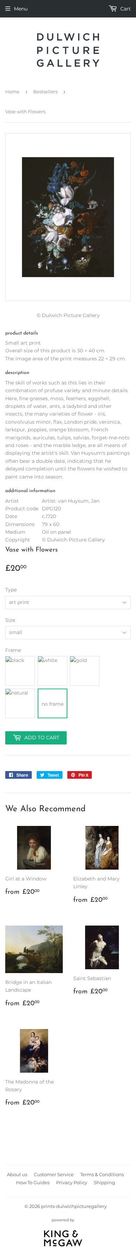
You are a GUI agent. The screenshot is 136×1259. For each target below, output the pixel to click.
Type (11, 590)
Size (10, 620)
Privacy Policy (71, 1182)
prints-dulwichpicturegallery (74, 1206)
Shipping (104, 1182)
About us (17, 1174)
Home (12, 91)
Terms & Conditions (102, 1174)
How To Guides (33, 1182)
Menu (21, 9)
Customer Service (54, 1174)
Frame (13, 650)
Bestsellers (45, 91)
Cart (125, 9)
